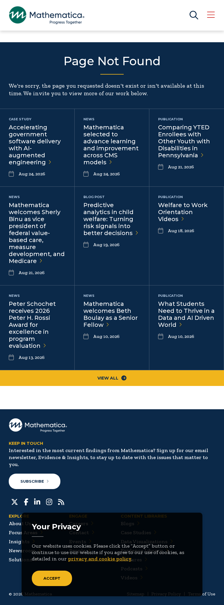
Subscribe (32, 481)
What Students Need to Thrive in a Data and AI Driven (186, 314)
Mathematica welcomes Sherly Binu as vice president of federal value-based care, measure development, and (37, 233)
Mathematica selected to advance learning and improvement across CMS (111, 145)
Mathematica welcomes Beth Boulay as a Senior (110, 314)
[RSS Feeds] (61, 501)
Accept (51, 578)
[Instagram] (49, 501)
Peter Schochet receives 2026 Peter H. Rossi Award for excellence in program (32, 324)
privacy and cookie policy (100, 558)
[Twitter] (14, 501)
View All (107, 378)
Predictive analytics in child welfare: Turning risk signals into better (108, 219)
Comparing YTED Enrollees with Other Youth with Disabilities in (184, 141)
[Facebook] (26, 501)
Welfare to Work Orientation (183, 212)
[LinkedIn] (37, 501)
